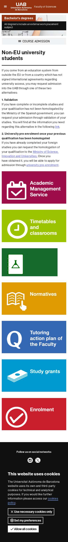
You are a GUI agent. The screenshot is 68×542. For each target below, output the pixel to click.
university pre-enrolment (42, 165)
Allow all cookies (25, 529)
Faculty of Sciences (45, 6)
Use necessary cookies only (33, 512)
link (57, 126)
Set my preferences (27, 520)
